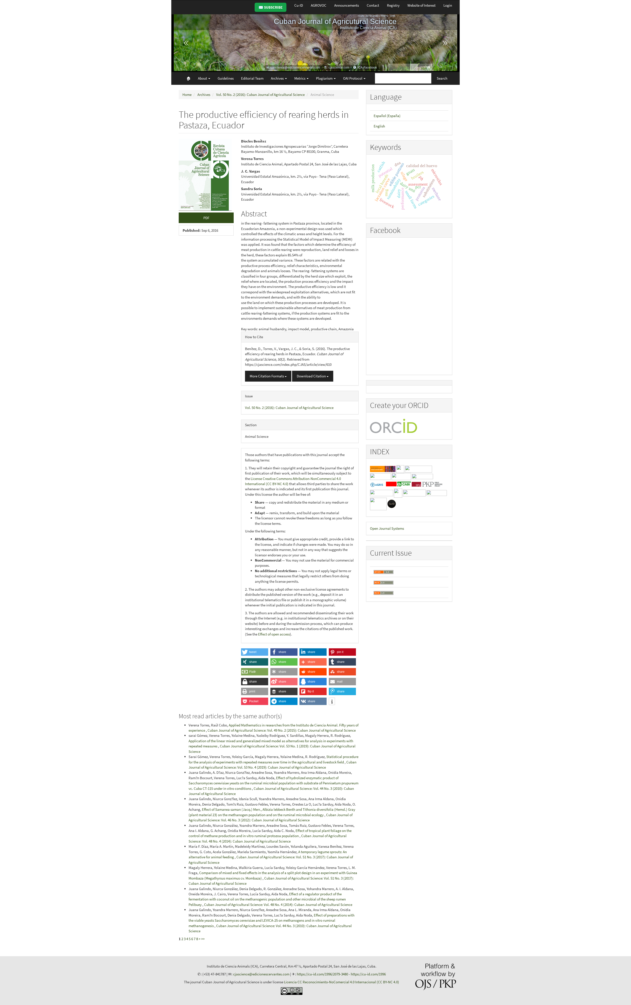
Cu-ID (298, 5)
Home (187, 94)
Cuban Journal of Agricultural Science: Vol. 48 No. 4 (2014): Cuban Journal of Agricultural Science (278, 904)
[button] (254, 652)
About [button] (203, 78)
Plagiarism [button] (324, 78)
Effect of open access (274, 634)
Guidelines (226, 78)
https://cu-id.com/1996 (368, 974)
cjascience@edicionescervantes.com (261, 974)
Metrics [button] (300, 78)
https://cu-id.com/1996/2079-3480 (322, 974)
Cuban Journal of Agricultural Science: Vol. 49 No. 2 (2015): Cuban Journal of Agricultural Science (282, 730)
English (379, 126)
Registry (393, 5)
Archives (203, 94)
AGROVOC (318, 5)
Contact (373, 5)
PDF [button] (206, 217)
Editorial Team (252, 78)
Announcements (346, 5)
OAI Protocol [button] (353, 78)
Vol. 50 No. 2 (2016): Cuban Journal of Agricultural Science (260, 94)
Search (442, 78)
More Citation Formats (267, 376)
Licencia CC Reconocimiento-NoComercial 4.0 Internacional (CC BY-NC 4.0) (341, 982)
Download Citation (312, 376)
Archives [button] (277, 78)
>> (203, 938)
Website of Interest (421, 5)
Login (447, 5)
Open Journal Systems (387, 528)
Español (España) (387, 115)
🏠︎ (188, 78)
